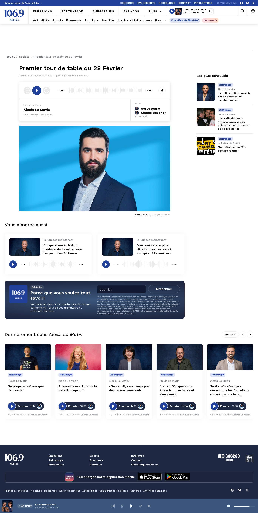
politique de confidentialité (157, 311)
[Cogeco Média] (229, 460)
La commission (193, 12)
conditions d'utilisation (112, 313)
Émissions (55, 455)
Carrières (135, 491)
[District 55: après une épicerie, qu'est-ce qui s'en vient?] (180, 357)
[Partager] (162, 90)
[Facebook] (241, 3)
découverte (210, 20)
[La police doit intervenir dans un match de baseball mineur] (206, 92)
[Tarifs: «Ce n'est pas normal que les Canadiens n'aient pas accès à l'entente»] (230, 357)
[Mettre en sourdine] (228, 506)
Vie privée (36, 491)
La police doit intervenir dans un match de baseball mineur (234, 96)
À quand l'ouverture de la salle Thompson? (77, 388)
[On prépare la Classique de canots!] (28, 357)
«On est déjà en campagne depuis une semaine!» (129, 388)
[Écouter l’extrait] (36, 90)
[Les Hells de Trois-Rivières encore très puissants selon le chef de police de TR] (206, 117)
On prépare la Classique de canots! (26, 388)
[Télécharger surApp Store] (150, 477)
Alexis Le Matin (37, 110)
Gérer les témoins (69, 491)
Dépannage (50, 491)
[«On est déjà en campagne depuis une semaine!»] (129, 357)
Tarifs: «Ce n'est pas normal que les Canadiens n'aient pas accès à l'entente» (229, 390)
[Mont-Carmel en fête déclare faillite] (206, 146)
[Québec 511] (249, 462)
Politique (96, 464)
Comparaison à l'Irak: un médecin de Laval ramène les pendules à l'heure (62, 249)
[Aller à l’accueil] (14, 15)
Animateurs (56, 464)
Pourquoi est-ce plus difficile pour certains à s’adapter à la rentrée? (153, 249)
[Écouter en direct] (172, 11)
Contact (136, 460)
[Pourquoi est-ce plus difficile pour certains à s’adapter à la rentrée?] (117, 247)
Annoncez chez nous (155, 491)
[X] (253, 3)
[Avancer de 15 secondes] (46, 90)
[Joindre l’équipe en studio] (211, 11)
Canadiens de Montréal (185, 20)
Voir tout (230, 334)
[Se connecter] (253, 11)
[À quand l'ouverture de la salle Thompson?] (78, 357)
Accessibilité (89, 491)
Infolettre (137, 455)
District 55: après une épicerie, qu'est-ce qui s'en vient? (177, 390)
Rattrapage (56, 460)
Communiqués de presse (113, 491)
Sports (94, 455)
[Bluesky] (247, 3)
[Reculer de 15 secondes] (27, 90)
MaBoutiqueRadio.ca (144, 464)
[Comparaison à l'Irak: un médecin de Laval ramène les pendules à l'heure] (24, 247)
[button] (113, 506)
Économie (96, 460)
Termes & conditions (16, 491)
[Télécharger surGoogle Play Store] (177, 477)
